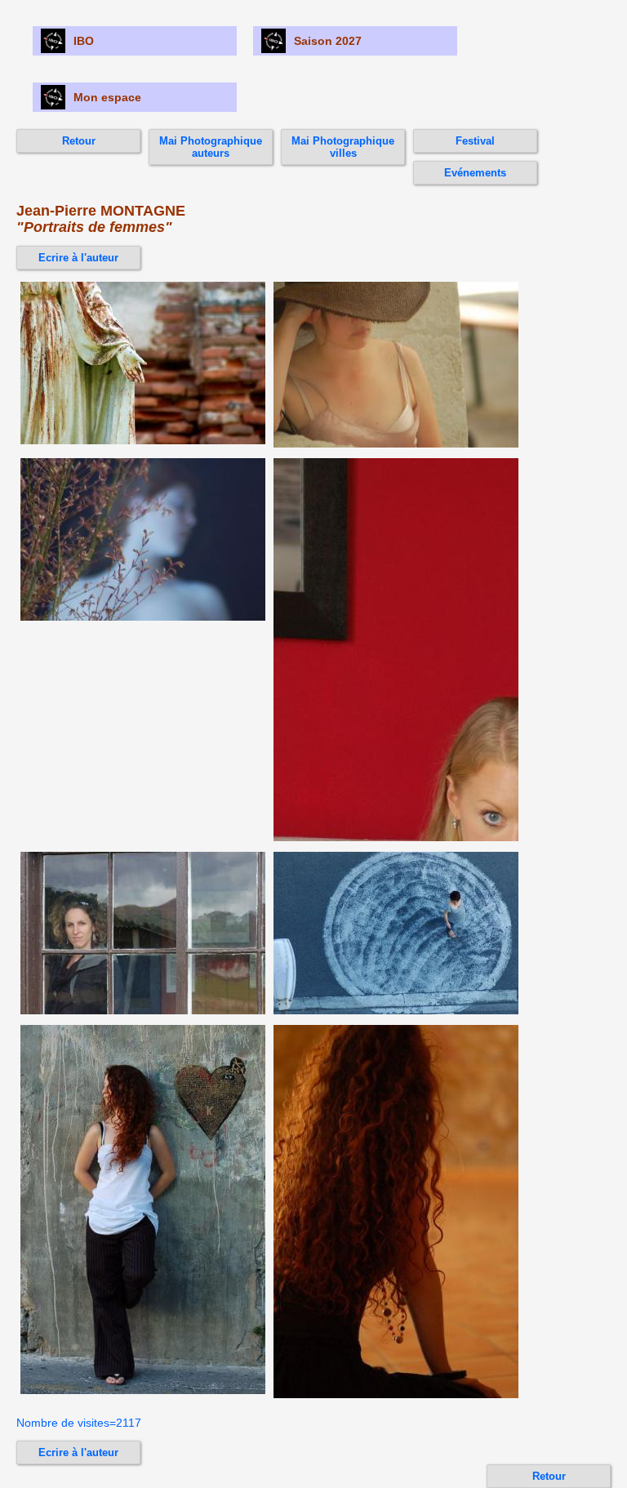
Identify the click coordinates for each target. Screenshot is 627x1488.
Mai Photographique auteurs (210, 147)
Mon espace (107, 97)
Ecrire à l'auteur (78, 258)
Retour (79, 141)
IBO (83, 40)
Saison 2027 (328, 40)
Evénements (475, 173)
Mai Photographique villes (342, 147)
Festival (475, 141)
